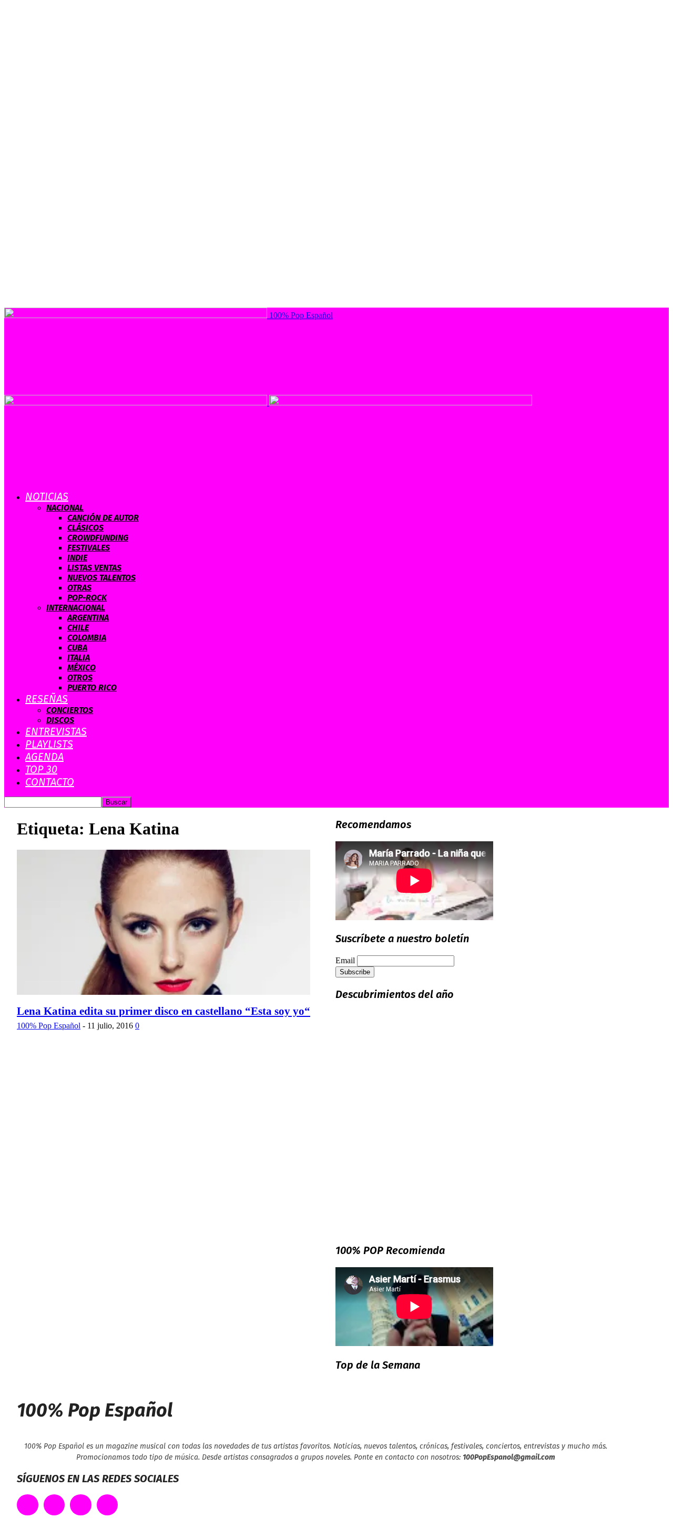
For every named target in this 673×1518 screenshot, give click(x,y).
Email (345, 960)
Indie (77, 558)
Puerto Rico (92, 687)
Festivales (88, 548)
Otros (80, 677)
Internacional (75, 608)
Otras (79, 588)
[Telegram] (107, 1505)
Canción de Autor (103, 518)
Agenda (44, 756)
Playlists (49, 744)
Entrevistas (56, 731)
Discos (60, 720)
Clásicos (85, 528)
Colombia (86, 638)
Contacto (49, 782)
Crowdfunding (97, 538)
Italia (78, 658)
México (81, 668)
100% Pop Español (48, 1025)
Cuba (77, 648)
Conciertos (69, 710)
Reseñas (46, 698)
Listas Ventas (94, 568)
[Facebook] (27, 1505)
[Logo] (136, 402)
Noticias (46, 496)
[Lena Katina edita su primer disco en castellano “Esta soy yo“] (163, 991)
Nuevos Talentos (101, 578)
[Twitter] (54, 1505)
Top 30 (41, 769)
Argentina (88, 618)
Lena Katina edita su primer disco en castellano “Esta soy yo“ (163, 1011)
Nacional (65, 508)
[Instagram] (80, 1505)
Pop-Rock (87, 598)
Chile (78, 628)
